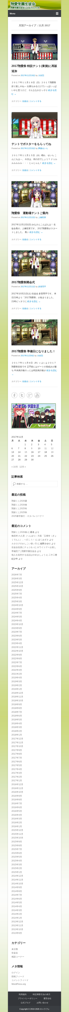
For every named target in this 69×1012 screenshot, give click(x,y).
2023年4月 (17, 643)
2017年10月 (17, 746)
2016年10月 (17, 792)
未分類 (15, 949)
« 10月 (15, 467)
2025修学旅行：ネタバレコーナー (28, 516)
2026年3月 (17, 578)
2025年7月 (17, 594)
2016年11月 (17, 788)
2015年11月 (17, 834)
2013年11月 (17, 925)
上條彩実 (42, 217)
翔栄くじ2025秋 (19, 512)
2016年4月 (17, 815)
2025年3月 (17, 601)
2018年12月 (17, 693)
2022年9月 (17, 655)
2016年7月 (17, 803)
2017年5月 (17, 765)
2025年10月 (17, 586)
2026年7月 (17, 574)
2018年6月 (17, 716)
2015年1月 (17, 872)
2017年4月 (17, 769)
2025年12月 (17, 582)
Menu (12, 13)
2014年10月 (17, 883)
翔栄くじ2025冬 (19, 508)
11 (45, 448)
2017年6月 (17, 761)
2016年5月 (17, 811)
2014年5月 (17, 902)
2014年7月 (17, 895)
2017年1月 (17, 780)
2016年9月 (17, 796)
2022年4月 (17, 670)
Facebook (14, 395)
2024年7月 (17, 613)
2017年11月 (17, 742)
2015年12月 (17, 830)
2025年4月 (17, 597)
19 (52, 452)
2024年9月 (17, 609)
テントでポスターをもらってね (31, 143)
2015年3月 (17, 864)
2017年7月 (17, 758)
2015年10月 (17, 838)
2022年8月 (17, 658)
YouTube (37, 395)
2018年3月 (17, 727)
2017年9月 (17, 750)
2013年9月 (17, 933)
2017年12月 (17, 738)
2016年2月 (17, 822)
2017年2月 (17, 777)
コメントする (35, 101)
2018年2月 (17, 731)
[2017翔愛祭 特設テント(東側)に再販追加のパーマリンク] (35, 47)
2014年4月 (17, 906)
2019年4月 (17, 677)
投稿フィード (18, 976)
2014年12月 (17, 876)
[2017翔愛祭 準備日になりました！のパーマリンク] (35, 332)
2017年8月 (17, 754)
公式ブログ (25, 1003)
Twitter (22, 395)
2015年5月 (17, 857)
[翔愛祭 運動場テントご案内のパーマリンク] (35, 194)
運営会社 (47, 998)
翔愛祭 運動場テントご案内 (30, 213)
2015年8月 (17, 845)
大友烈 (41, 75)
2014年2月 (17, 914)
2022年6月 (17, 666)
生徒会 (25, 101)
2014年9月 (17, 887)
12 (52, 448)
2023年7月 (17, 632)
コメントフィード (20, 980)
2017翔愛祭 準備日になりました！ (33, 351)
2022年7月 (17, 662)
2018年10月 (17, 700)
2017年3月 (17, 773)
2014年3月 (17, 910)
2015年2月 (17, 868)
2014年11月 (17, 880)
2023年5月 (17, 639)
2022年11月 (17, 647)
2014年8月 (17, 891)
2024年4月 (17, 620)
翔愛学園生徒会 (23, 4)
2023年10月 (17, 624)
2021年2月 (17, 674)
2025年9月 (17, 590)
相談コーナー (18, 957)
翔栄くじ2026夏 (19, 501)
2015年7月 (17, 849)
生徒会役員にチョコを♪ (23, 547)
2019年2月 (17, 685)
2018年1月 (17, 735)
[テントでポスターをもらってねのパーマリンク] (35, 125)
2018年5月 (17, 719)
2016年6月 (17, 807)
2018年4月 (17, 723)
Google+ (30, 395)
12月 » (22, 467)
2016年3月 (17, 818)
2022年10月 (17, 651)
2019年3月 (17, 681)
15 (26, 452)
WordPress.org (19, 984)
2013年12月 (17, 921)
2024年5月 (17, 616)
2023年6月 (17, 636)
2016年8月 (17, 799)
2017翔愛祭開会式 (23, 282)
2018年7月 (17, 712)
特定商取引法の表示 (41, 994)
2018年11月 (17, 696)
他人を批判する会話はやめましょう (28, 555)
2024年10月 (17, 605)
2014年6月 (17, 899)
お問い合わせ (42, 1003)
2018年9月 (17, 704)
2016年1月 (17, 826)
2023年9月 (17, 628)
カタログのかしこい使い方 (24, 543)
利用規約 (23, 994)
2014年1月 (17, 918)
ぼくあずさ (43, 539)
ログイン (16, 972)
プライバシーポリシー (27, 998)
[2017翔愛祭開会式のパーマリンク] (35, 263)
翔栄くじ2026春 (19, 505)
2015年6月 (17, 853)
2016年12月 (17, 784)
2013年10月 (17, 929)
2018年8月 (17, 708)
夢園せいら (43, 148)
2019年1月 (17, 689)
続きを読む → (49, 163)
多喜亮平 (42, 286)
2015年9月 (17, 841)
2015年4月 (17, 860)
